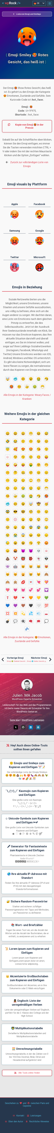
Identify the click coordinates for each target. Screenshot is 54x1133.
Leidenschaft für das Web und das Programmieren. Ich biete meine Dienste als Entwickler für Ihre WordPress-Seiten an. (27, 708)
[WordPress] (38, 727)
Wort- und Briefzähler (27, 925)
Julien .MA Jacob (27, 695)
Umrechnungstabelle (27, 1048)
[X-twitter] (16, 727)
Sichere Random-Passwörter (27, 901)
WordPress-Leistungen (33, 720)
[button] (49, 3)
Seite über (15, 720)
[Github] (23, 727)
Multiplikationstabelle (27, 1028)
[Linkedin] (31, 727)
